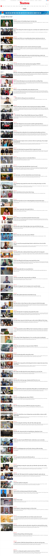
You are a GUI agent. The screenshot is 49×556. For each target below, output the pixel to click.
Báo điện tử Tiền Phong (24, 3)
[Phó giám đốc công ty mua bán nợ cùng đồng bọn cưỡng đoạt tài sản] (7, 433)
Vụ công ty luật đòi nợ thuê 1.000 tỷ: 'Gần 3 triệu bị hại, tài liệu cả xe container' (31, 328)
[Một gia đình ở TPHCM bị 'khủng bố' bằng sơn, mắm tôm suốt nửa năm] (7, 544)
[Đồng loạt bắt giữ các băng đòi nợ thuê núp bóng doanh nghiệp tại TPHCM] (7, 108)
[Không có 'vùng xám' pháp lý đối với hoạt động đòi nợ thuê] (7, 91)
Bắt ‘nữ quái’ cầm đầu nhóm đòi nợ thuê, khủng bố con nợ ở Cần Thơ (28, 371)
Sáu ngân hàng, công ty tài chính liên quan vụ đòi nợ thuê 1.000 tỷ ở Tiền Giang (30, 320)
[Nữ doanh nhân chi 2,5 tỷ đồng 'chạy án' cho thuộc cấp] (7, 23)
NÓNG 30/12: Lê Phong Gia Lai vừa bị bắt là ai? (25, 98)
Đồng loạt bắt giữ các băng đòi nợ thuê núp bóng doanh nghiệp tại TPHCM (29, 106)
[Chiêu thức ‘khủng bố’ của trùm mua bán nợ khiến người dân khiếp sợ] (7, 125)
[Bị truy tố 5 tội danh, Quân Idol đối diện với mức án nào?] (7, 168)
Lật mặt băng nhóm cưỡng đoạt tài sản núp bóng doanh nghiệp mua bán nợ (29, 132)
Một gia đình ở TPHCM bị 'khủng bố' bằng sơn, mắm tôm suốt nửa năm (30, 542)
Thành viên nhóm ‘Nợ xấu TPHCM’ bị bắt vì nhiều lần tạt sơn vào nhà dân (29, 439)
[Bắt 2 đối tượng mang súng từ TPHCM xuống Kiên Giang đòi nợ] (7, 407)
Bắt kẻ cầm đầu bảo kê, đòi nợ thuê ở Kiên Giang (24, 192)
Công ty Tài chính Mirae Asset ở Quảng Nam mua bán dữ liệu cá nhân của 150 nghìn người (30, 415)
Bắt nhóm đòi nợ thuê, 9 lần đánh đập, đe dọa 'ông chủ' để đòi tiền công (28, 226)
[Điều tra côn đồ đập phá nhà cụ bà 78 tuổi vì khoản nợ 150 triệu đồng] (7, 450)
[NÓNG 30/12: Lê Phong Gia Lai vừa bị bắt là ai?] (7, 100)
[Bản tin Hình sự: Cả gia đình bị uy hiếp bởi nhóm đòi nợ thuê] (7, 219)
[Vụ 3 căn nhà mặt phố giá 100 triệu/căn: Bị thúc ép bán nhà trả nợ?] (7, 518)
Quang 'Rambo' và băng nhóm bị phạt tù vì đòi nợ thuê (25, 508)
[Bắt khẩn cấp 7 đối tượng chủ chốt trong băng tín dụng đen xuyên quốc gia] (7, 476)
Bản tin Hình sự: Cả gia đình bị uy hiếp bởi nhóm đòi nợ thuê (26, 217)
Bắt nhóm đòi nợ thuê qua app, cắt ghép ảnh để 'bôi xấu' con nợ (27, 380)
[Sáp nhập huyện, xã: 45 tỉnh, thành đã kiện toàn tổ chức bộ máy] (7, 177)
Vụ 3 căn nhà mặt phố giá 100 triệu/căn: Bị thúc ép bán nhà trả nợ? (28, 516)
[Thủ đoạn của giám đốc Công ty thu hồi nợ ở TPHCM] (7, 279)
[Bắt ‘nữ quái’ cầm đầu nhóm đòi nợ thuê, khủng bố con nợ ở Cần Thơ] (7, 373)
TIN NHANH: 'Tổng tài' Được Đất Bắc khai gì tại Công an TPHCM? (29, 115)
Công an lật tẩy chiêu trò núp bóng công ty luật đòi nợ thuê (26, 311)
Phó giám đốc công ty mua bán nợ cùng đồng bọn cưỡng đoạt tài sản (28, 431)
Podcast (15, 96)
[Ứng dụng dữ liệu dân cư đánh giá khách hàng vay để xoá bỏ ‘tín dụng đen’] (7, 254)
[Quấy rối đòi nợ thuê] (7, 501)
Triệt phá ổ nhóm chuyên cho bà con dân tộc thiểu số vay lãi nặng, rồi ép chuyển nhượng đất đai (31, 141)
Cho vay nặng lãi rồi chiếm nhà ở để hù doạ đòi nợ (24, 457)
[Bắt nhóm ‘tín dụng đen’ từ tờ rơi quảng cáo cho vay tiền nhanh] (7, 288)
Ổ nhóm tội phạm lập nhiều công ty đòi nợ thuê (24, 354)
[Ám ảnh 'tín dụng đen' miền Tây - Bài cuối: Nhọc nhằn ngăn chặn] (7, 424)
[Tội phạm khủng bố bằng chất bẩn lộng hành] (7, 536)
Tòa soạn (36, 0)
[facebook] (46, 0)
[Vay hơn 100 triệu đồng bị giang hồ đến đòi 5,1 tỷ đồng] (7, 493)
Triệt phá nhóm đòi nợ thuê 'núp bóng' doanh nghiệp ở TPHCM (27, 63)
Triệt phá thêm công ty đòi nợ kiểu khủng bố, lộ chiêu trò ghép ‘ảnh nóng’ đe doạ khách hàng (31, 363)
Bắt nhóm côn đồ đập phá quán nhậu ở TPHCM (23, 397)
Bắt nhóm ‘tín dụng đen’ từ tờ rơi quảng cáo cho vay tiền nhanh (27, 286)
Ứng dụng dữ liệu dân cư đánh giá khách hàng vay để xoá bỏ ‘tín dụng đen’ (29, 251)
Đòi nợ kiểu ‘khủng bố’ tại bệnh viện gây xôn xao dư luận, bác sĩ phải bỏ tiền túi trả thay (31, 30)
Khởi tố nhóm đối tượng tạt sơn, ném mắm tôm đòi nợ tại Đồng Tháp (28, 81)
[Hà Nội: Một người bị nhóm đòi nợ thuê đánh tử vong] (7, 296)
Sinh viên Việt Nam (26, 0)
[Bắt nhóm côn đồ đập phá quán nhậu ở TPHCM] (7, 399)
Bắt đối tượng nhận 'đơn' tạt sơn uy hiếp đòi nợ (23, 269)
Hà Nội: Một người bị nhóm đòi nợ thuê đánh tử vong (25, 294)
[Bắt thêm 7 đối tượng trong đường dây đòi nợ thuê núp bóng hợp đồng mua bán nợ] (7, 74)
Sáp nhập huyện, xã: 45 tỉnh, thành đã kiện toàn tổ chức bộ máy (27, 175)
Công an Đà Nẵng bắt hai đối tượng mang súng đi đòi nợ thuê (26, 260)
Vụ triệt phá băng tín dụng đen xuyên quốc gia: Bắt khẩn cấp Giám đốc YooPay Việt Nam (30, 466)
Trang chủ (1, 6)
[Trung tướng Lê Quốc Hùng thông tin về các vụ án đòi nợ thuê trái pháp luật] (7, 339)
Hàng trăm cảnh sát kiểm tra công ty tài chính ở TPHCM (26, 345)
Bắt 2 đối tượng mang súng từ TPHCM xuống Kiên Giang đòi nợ (27, 405)
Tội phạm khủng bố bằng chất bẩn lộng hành (23, 534)
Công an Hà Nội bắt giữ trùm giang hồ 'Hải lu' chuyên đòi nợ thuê (27, 149)
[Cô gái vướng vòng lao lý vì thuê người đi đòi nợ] (7, 211)
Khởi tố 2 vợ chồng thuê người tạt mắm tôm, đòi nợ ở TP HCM (27, 551)
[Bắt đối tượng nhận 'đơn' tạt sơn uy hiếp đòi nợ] (7, 271)
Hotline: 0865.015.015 (13, 0)
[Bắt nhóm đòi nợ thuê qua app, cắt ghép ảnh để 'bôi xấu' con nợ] (7, 382)
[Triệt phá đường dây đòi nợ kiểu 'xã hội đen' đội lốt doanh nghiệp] (7, 48)
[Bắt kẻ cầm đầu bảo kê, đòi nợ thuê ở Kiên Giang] (7, 194)
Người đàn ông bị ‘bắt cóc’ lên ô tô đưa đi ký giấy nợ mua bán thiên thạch (29, 200)
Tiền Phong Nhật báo (20, 0)
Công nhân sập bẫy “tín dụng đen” (21, 482)
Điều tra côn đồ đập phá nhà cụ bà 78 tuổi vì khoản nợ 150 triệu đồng (28, 448)
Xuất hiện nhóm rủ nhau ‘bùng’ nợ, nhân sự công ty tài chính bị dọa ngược (29, 303)
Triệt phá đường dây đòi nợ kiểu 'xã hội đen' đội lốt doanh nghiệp (27, 46)
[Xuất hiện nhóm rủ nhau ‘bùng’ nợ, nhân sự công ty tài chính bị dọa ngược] (7, 305)
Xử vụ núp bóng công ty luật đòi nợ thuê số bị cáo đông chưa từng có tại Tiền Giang (30, 184)
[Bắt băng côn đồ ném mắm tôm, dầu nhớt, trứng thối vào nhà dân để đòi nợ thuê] (7, 527)
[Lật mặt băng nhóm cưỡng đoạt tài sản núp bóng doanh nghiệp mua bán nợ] (7, 134)
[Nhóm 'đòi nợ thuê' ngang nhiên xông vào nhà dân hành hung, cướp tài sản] (7, 57)
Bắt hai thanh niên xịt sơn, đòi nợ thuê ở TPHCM (24, 234)
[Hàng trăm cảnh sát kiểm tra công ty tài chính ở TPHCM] (7, 348)
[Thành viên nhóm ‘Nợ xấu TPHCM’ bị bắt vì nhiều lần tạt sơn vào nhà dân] (7, 442)
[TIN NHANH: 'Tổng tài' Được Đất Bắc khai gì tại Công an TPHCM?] (7, 117)
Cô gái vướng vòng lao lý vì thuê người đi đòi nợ (24, 209)
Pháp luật (15, 28)
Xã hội (14, 173)
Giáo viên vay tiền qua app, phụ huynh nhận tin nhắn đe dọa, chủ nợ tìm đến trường (30, 244)
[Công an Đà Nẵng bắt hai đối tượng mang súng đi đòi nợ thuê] (7, 262)
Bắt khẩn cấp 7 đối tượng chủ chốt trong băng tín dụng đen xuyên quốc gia (29, 474)
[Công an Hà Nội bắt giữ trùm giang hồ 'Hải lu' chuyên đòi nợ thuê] (7, 151)
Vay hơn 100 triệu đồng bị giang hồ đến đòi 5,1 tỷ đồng (25, 491)
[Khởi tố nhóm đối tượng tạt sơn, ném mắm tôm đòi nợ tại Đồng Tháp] (7, 83)
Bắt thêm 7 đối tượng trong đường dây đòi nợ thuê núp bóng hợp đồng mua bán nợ (31, 72)
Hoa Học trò (32, 0)
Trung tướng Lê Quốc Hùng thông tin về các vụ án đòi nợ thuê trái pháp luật (30, 337)
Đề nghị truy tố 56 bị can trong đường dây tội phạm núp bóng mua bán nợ (29, 38)
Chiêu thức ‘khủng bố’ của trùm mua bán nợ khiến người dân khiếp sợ (28, 123)
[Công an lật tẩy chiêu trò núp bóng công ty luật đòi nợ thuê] (7, 313)
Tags (24, 8)
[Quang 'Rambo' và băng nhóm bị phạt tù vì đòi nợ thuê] (7, 510)
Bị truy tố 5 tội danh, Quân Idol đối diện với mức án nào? (25, 166)
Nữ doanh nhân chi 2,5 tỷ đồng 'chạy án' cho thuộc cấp (25, 21)
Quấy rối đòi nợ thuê (18, 499)
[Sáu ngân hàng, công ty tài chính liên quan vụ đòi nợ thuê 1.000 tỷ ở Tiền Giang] (7, 322)
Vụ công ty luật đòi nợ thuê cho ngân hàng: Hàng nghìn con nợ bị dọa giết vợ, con (31, 388)
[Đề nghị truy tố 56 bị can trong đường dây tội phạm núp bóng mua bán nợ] (7, 40)
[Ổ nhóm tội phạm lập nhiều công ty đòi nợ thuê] (7, 356)
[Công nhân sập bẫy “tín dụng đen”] (7, 484)
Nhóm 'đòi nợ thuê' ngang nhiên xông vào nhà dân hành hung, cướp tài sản (29, 55)
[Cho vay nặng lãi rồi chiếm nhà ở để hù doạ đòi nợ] (7, 459)
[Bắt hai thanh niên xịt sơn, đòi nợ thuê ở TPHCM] (7, 236)
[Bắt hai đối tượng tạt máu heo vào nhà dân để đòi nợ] (7, 160)
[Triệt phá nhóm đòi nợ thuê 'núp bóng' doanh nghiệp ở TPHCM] (7, 66)
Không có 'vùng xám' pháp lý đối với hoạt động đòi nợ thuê (26, 89)
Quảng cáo (39, 0)
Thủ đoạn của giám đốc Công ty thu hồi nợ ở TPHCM (25, 277)
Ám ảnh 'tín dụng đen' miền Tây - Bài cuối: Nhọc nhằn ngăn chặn (27, 422)
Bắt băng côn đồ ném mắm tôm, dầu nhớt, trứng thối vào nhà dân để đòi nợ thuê (30, 525)
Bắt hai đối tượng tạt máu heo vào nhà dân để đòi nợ (24, 157)
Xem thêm (47, 6)
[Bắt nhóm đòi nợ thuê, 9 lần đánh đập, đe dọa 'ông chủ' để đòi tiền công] (7, 228)
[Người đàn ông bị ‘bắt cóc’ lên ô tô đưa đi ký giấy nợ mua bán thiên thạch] (7, 202)
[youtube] (47, 0)
